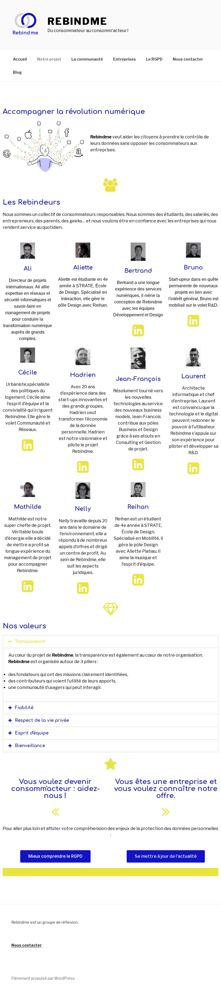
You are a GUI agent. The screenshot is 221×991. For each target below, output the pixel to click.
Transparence (30, 641)
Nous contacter (188, 59)
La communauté (87, 59)
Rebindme (77, 21)
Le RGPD (154, 59)
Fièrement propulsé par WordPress (43, 978)
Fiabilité (24, 707)
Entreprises (124, 59)
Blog (17, 72)
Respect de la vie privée (42, 720)
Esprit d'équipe (32, 733)
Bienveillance (30, 745)
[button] (55, 856)
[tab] (110, 641)
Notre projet (49, 59)
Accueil (20, 59)
